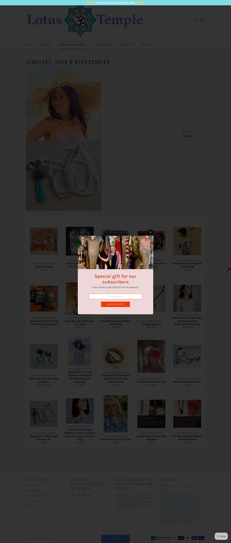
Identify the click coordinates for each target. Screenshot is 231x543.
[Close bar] (229, 2)
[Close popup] (150, 232)
